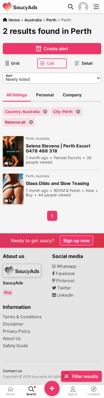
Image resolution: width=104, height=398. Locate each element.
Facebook (65, 273)
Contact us (12, 371)
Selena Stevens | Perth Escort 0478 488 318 (58, 148)
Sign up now (76, 240)
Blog (7, 292)
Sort (9, 75)
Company (72, 94)
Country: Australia (22, 111)
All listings (16, 94)
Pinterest (64, 280)
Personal (45, 94)
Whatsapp (66, 266)
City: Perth (63, 111)
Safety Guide (15, 345)
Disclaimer (13, 324)
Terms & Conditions (22, 316)
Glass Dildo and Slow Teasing (57, 183)
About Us (12, 338)
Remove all (15, 122)
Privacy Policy (16, 331)
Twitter (63, 288)
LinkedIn (64, 295)
